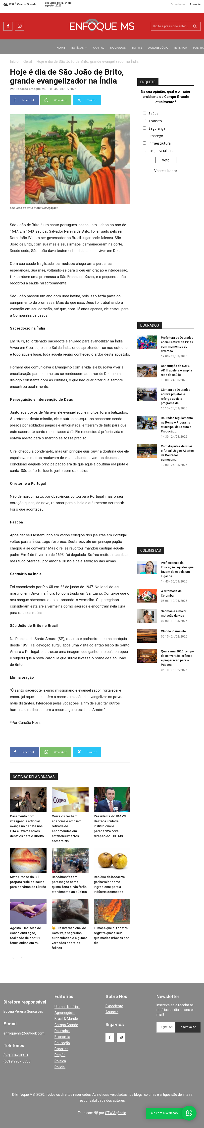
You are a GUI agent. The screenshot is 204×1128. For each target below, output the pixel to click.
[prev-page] (13, 958)
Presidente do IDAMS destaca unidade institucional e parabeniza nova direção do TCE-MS (110, 826)
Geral (27, 61)
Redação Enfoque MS (31, 89)
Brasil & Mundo (66, 1019)
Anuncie (111, 1012)
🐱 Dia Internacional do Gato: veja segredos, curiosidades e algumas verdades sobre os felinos (69, 938)
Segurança (157, 128)
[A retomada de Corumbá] (147, 596)
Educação (62, 1043)
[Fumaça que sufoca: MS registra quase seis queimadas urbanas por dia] (112, 911)
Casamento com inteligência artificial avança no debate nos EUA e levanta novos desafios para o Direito (27, 826)
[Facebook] (7, 26)
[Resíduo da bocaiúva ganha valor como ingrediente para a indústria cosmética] (112, 860)
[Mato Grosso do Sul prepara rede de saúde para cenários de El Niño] (28, 860)
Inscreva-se (188, 1027)
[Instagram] (19, 26)
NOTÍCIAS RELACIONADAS (34, 777)
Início (14, 61)
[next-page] (21, 958)
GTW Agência (115, 1113)
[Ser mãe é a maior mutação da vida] (147, 616)
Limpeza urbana (161, 150)
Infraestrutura (160, 143)
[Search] (195, 26)
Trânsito (155, 121)
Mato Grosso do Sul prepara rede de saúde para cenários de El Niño (28, 882)
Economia (62, 1037)
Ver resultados (165, 171)
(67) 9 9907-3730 (17, 1061)
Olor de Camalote (173, 631)
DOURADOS (149, 325)
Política (60, 1061)
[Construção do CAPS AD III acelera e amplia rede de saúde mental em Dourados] (147, 370)
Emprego (156, 135)
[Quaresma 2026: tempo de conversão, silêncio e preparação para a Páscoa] (147, 656)
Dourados (62, 1031)
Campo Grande (66, 1025)
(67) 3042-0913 (15, 1055)
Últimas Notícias (67, 1007)
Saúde (153, 113)
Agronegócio (64, 1013)
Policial (59, 1067)
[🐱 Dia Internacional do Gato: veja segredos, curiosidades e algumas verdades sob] (70, 911)
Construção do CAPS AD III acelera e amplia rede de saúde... (176, 370)
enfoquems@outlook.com (24, 1033)
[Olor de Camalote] (147, 636)
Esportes (61, 1049)
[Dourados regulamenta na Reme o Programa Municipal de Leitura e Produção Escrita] (147, 422)
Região (59, 1055)
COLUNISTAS (150, 550)
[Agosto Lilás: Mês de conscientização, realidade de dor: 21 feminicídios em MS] (28, 911)
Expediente (114, 1006)
